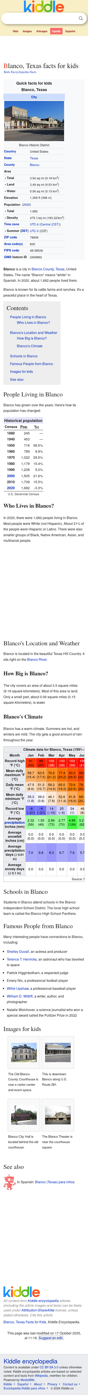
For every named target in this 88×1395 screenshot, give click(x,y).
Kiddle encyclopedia (43, 1300)
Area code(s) (13, 244)
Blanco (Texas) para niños (55, 1181)
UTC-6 (34, 224)
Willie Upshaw (18, 988)
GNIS (8, 257)
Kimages (42, 31)
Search (81, 18)
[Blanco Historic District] (34, 120)
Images (27, 31)
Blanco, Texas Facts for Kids (24, 1321)
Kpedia (56, 31)
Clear (72, 18)
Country (10, 151)
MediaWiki (27, 1380)
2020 (26, 204)
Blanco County (43, 269)
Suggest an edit (50, 1337)
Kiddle (8, 1384)
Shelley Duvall (18, 951)
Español (70, 31)
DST (24, 230)
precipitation (14, 822)
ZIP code (10, 237)
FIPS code (11, 250)
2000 (11, 475)
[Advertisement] (44, 48)
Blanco (34, 164)
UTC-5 (34, 230)
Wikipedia (41, 1375)
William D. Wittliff (20, 996)
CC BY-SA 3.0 (49, 1367)
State (8, 158)
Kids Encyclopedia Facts (20, 72)
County (9, 164)
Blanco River (37, 659)
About (38, 1384)
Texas (34, 158)
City (34, 97)
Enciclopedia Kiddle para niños (24, 1388)
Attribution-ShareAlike (37, 1310)
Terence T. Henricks (22, 959)
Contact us (70, 1384)
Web (15, 31)
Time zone (11, 224)
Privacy (52, 1384)
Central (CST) (50, 224)
